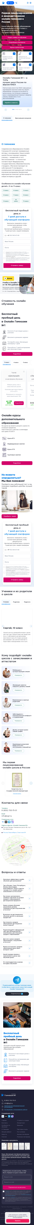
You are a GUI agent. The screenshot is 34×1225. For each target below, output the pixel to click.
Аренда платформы (23, 1134)
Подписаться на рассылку (17, 1187)
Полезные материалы (23, 1136)
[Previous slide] (3, 626)
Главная (4, 1120)
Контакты (5, 1122)
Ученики (6, 602)
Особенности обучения (6, 1126)
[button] (6, 110)
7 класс (15, 195)
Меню (11, 2)
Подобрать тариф (10, 516)
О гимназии (7, 118)
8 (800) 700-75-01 (9, 810)
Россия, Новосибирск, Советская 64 (14, 832)
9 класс (6, 201)
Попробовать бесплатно (17, 42)
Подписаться (16, 993)
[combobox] (7, 235)
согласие (12, 257)
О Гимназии (5, 1129)
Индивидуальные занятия (16, 444)
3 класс (5, 190)
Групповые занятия (14, 455)
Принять (17, 1220)
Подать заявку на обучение (17, 37)
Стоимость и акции (23, 1120)
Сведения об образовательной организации (14, 1106)
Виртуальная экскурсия (23, 118)
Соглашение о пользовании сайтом (15, 1109)
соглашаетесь (21, 1216)
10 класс (16, 200)
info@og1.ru (7, 816)
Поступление (21, 1131)
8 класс (25, 195)
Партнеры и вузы (22, 1129)
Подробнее (17, 354)
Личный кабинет (6, 1131)
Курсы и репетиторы (17, 47)
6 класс (6, 195)
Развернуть (18, 675)
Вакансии (20, 1125)
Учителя (4, 1136)
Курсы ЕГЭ (11, 438)
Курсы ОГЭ (11, 449)
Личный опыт (21, 1122)
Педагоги (27, 602)
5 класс (25, 190)
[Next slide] (31, 626)
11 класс (26, 201)
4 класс (16, 190)
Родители (16, 602)
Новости (4, 1134)
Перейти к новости (11, 102)
